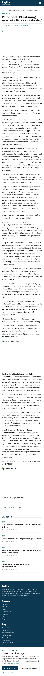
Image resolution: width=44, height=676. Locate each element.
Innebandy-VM (6, 635)
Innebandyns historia (8, 633)
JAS (6, 10)
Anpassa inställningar (9, 672)
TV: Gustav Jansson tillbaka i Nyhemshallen (16, 565)
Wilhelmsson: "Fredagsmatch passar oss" (22, 538)
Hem (3, 10)
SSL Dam (5, 604)
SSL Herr (4, 607)
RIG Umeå (18, 507)
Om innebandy (6, 628)
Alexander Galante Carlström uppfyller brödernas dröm (21, 551)
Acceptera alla (10, 668)
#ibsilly (4, 609)
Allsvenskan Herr (7, 612)
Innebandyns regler (8, 630)
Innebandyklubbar (7, 642)
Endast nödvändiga (29, 668)
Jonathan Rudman (22, 25)
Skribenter (5, 645)
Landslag (5, 614)
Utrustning (5, 637)
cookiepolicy (15, 663)
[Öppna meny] (40, 3)
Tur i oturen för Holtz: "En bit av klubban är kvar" (21, 525)
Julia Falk (11, 507)
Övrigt (8, 13)
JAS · (3, 13)
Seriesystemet (6, 640)
